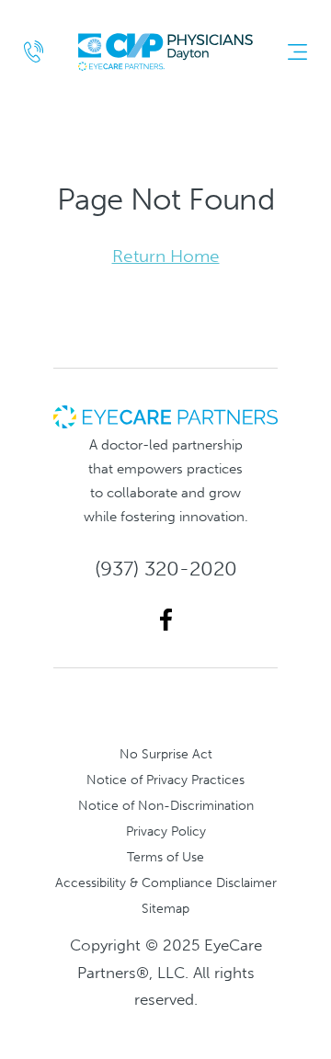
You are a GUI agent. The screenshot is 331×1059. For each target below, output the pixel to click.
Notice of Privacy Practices (165, 779)
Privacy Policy (166, 831)
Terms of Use (165, 856)
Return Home (166, 256)
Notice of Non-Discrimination (166, 805)
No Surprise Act (166, 754)
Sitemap (165, 908)
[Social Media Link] (166, 620)
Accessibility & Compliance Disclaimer (166, 882)
